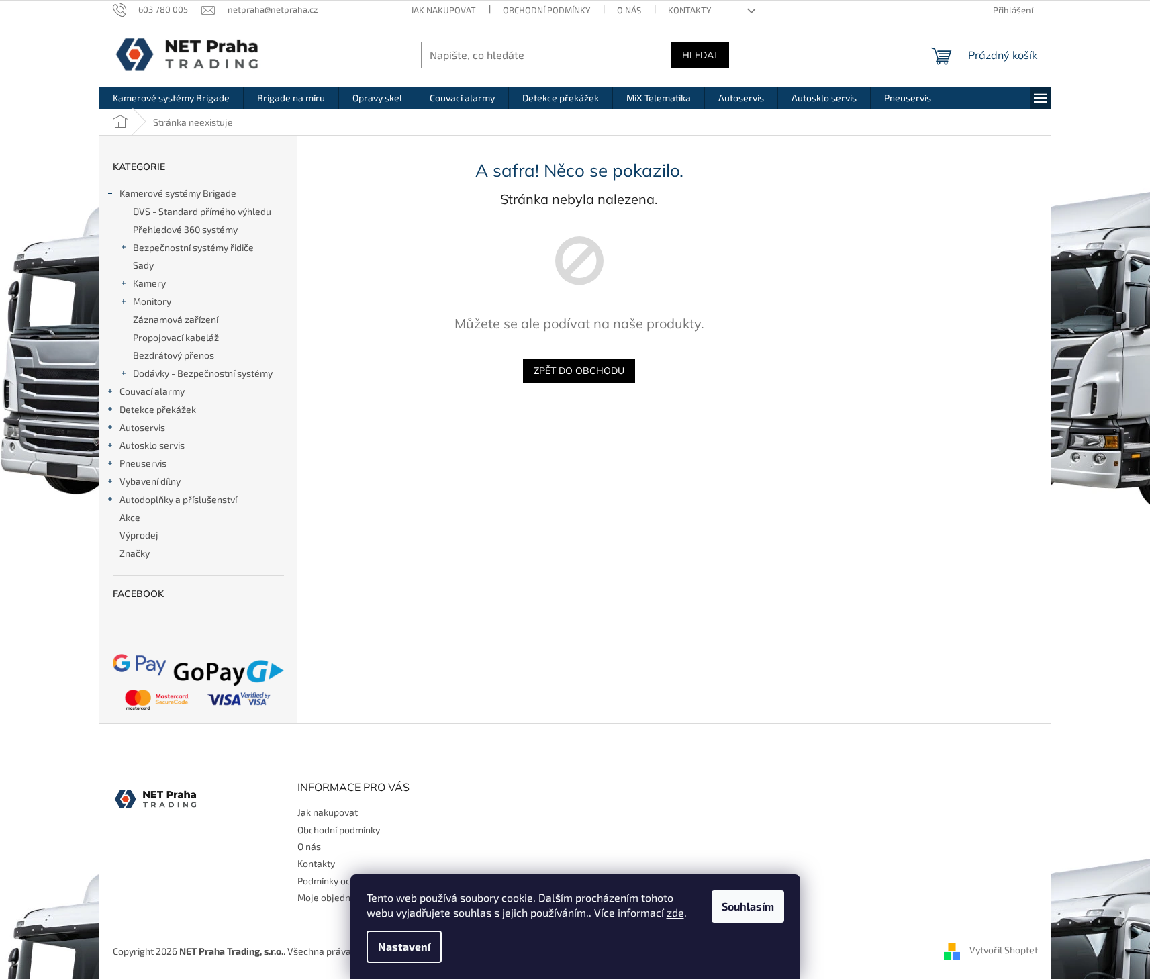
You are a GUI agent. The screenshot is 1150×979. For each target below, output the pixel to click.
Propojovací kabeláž (176, 337)
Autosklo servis (152, 445)
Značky (134, 553)
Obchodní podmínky (546, 10)
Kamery (149, 283)
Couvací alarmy (152, 391)
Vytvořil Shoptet (1003, 949)
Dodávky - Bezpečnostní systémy (203, 373)
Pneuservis (142, 463)
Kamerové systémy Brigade (177, 193)
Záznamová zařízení (175, 319)
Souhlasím (748, 906)
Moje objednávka (334, 897)
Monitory (152, 301)
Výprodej (138, 535)
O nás (629, 10)
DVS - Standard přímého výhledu (202, 211)
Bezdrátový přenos (173, 355)
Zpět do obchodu (579, 371)
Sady (143, 265)
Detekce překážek (157, 409)
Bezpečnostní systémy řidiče (193, 247)
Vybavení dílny (150, 481)
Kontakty (689, 10)
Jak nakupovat (443, 10)
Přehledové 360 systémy (185, 229)
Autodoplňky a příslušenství (178, 499)
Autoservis (142, 427)
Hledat (700, 55)
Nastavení (404, 946)
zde (675, 912)
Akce (129, 517)
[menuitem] (171, 98)
